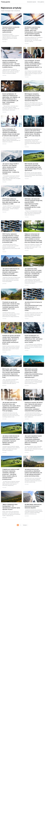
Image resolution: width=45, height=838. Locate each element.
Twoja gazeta (5, 2)
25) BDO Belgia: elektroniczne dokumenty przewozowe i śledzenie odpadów (33, 506)
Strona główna (41, 1)
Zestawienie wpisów (31, 1)
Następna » (25, 525)
